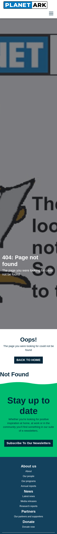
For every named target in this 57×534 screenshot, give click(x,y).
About (28, 471)
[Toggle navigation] (52, 13)
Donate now (28, 527)
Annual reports (28, 486)
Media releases (29, 501)
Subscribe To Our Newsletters (29, 443)
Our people (28, 476)
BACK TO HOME (28, 360)
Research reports (28, 506)
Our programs (28, 481)
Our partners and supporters (28, 516)
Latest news (28, 496)
